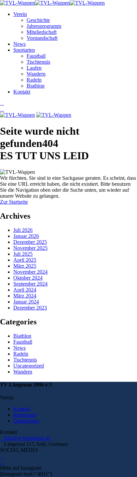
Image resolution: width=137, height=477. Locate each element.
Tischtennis (38, 62)
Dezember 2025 (30, 242)
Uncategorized (28, 366)
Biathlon (36, 86)
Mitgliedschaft (42, 32)
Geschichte (38, 20)
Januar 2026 (26, 236)
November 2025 (30, 248)
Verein (20, 14)
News (19, 44)
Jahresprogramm (44, 26)
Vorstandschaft (42, 38)
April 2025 (24, 260)
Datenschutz (26, 421)
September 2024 (30, 284)
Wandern (36, 74)
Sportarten (24, 50)
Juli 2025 (23, 254)
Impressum (24, 415)
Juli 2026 (23, 230)
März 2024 (24, 296)
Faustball (36, 56)
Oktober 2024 (28, 278)
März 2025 (24, 266)
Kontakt (21, 92)
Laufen (34, 68)
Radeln (34, 80)
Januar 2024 (26, 302)
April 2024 (24, 290)
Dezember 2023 (30, 307)
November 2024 (30, 272)
